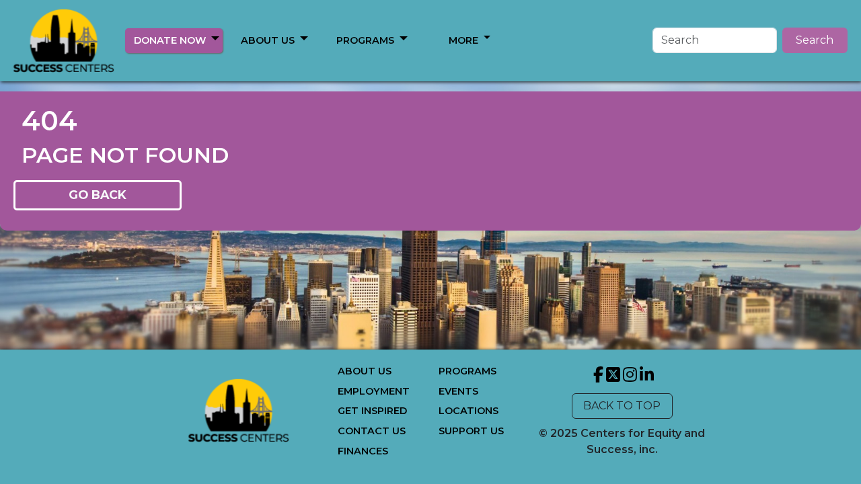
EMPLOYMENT (374, 391)
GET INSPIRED (372, 411)
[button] (215, 38)
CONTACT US (372, 431)
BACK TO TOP (622, 405)
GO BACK (97, 195)
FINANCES (363, 451)
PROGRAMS (365, 40)
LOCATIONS (468, 411)
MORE (463, 40)
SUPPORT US (471, 431)
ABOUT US (268, 40)
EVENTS (458, 391)
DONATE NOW (170, 40)
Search (814, 40)
